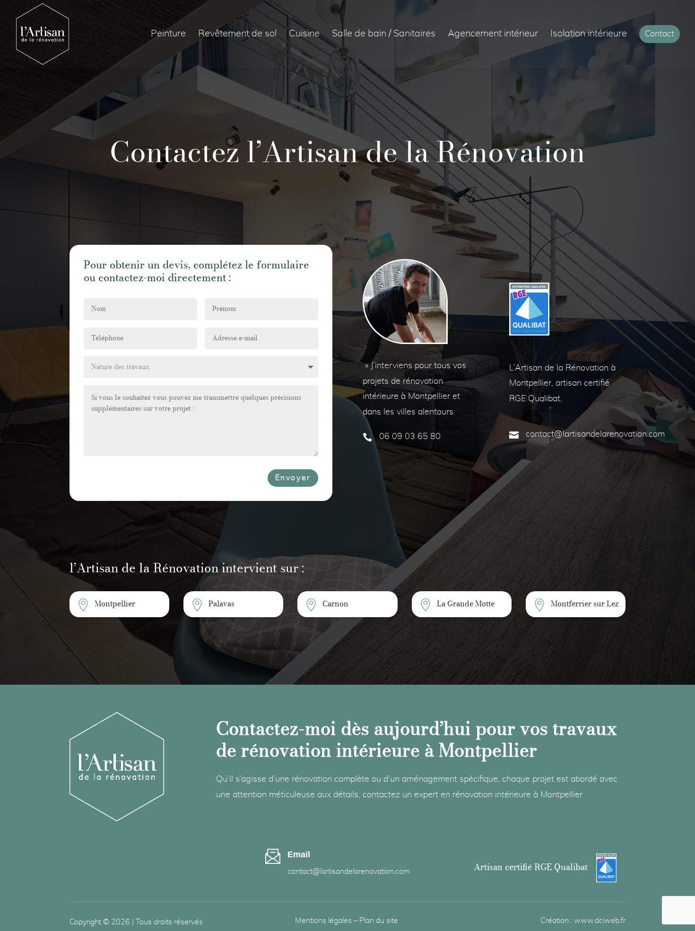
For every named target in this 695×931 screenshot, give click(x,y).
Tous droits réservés (169, 922)
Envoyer (293, 478)
